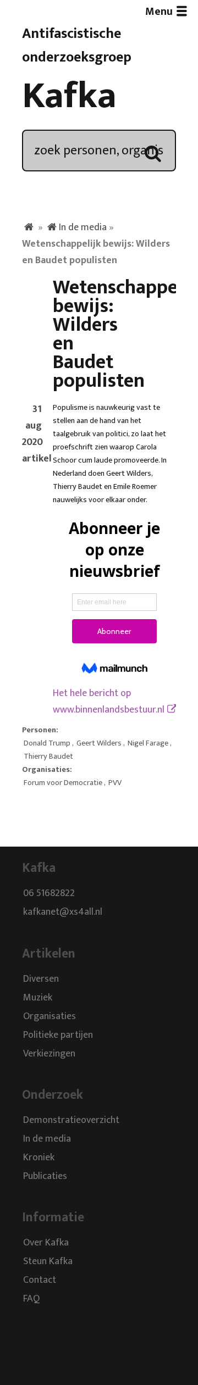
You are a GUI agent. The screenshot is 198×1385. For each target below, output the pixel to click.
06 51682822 (49, 894)
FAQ (31, 1299)
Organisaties (49, 1016)
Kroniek (38, 1157)
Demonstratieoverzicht (71, 1120)
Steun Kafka (48, 1262)
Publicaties (45, 1176)
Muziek (37, 997)
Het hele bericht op (108, 701)
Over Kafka (46, 1243)
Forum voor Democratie (63, 782)
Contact (39, 1280)
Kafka (69, 96)
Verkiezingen (49, 1053)
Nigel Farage (148, 743)
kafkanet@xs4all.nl (62, 912)
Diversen (41, 979)
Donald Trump (47, 743)
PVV (115, 782)
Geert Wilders (99, 743)
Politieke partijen (58, 1035)
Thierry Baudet (48, 756)
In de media (83, 227)
